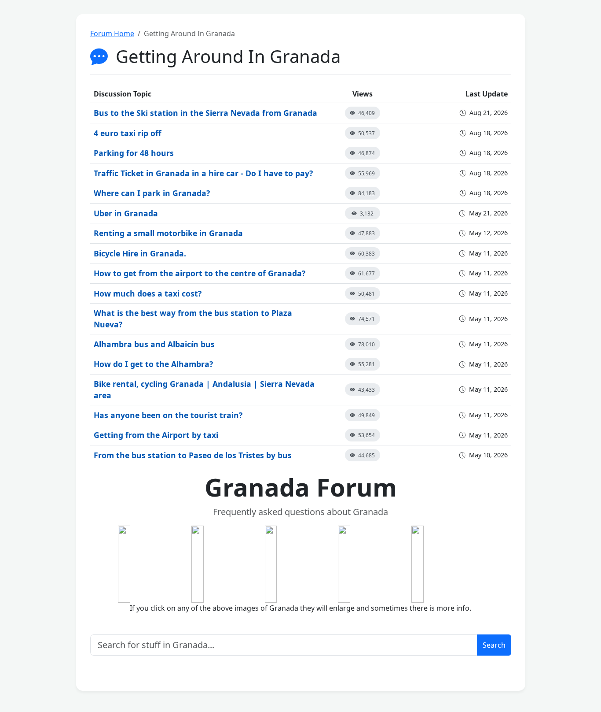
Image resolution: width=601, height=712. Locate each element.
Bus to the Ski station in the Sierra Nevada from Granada (205, 113)
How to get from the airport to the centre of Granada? (199, 273)
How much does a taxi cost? (148, 293)
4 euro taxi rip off (127, 133)
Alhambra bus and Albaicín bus (154, 344)
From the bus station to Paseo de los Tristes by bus (193, 455)
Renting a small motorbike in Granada (168, 233)
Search (494, 645)
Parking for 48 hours (134, 153)
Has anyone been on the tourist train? (168, 415)
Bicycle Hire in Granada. (140, 253)
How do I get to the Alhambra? (153, 364)
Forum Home (112, 33)
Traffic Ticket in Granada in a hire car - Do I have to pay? (203, 173)
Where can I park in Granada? (152, 193)
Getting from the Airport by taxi (156, 435)
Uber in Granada (126, 213)
